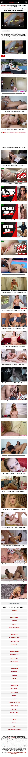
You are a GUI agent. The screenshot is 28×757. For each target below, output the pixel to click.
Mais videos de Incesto (14, 603)
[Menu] (2, 2)
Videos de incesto (11, 737)
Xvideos (18, 743)
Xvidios (3, 743)
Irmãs (5, 5)
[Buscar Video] (26, 2)
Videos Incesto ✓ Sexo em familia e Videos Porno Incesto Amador (16, 753)
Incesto (2, 5)
